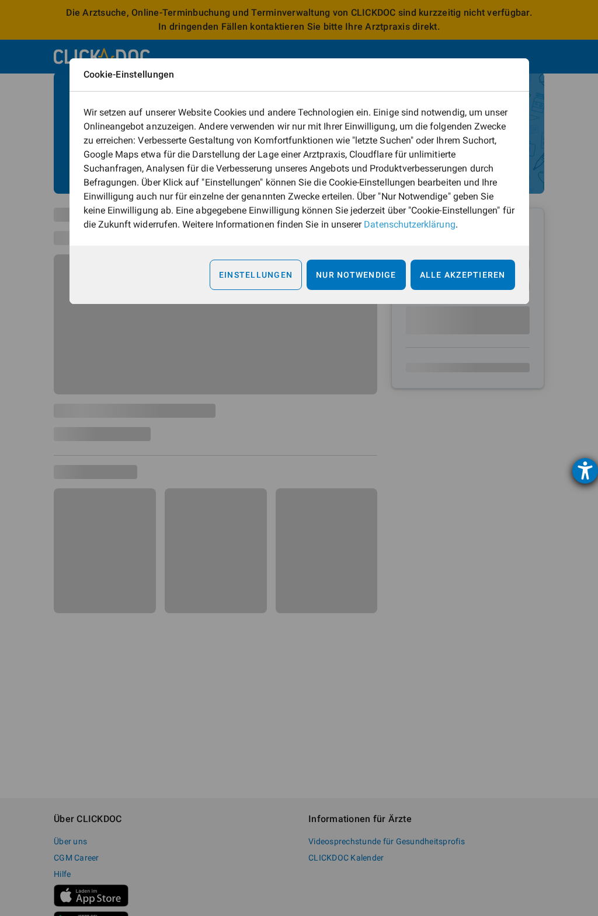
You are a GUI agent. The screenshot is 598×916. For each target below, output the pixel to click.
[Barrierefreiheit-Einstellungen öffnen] (585, 471)
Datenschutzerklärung (409, 224)
